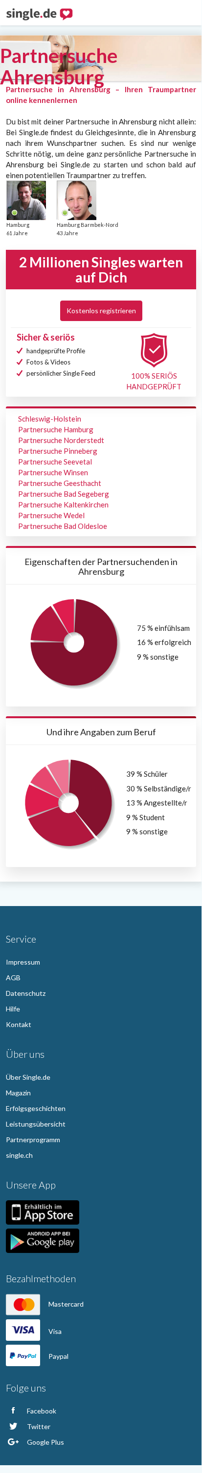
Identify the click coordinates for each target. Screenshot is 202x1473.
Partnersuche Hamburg (55, 429)
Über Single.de (28, 1077)
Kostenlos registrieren (101, 310)
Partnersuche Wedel (51, 515)
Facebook (40, 1411)
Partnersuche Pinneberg (57, 450)
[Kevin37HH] (76, 200)
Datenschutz (25, 993)
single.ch (19, 1155)
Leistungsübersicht (36, 1124)
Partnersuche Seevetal (55, 461)
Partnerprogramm (33, 1139)
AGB (13, 977)
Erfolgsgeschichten (36, 1108)
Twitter (37, 1426)
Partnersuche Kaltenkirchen (63, 504)
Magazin (18, 1093)
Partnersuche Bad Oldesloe (62, 526)
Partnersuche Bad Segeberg (63, 493)
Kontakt (18, 1024)
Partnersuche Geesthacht (59, 483)
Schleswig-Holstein (49, 418)
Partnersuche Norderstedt (61, 440)
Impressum (23, 962)
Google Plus (44, 1442)
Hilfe (13, 1009)
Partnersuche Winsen (53, 472)
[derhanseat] (25, 200)
